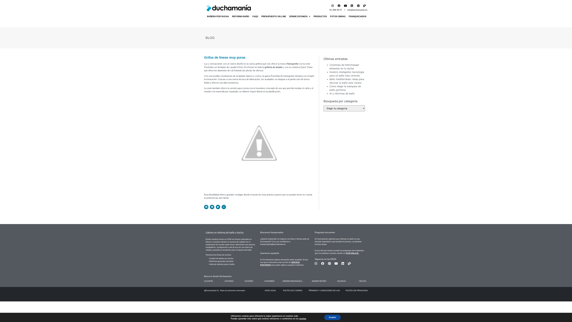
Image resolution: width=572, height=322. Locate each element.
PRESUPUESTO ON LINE (273, 16)
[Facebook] (339, 5)
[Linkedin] (352, 5)
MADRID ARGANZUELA (292, 281)
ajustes (302, 318)
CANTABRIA (269, 281)
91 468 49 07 (335, 10)
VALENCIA (341, 281)
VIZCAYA (362, 281)
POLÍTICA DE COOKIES (292, 291)
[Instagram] (332, 5)
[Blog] (364, 5)
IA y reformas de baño (342, 93)
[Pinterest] (358, 5)
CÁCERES (248, 281)
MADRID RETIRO (319, 281)
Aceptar (332, 317)
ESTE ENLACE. (352, 253)
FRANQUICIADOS (357, 16)
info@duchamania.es (357, 10)
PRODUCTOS (320, 16)
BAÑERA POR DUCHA (218, 16)
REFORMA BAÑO (240, 16)
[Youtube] (345, 5)
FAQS (255, 16)
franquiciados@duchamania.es (273, 244)
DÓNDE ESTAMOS (298, 16)
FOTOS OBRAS (337, 16)
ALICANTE (208, 281)
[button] (206, 207)
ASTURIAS (229, 281)
